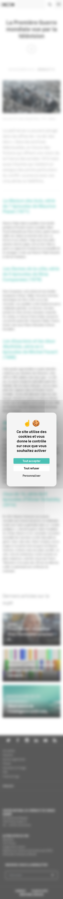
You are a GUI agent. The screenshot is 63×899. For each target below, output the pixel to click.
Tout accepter (31, 461)
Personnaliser (31, 475)
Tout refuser (31, 468)
